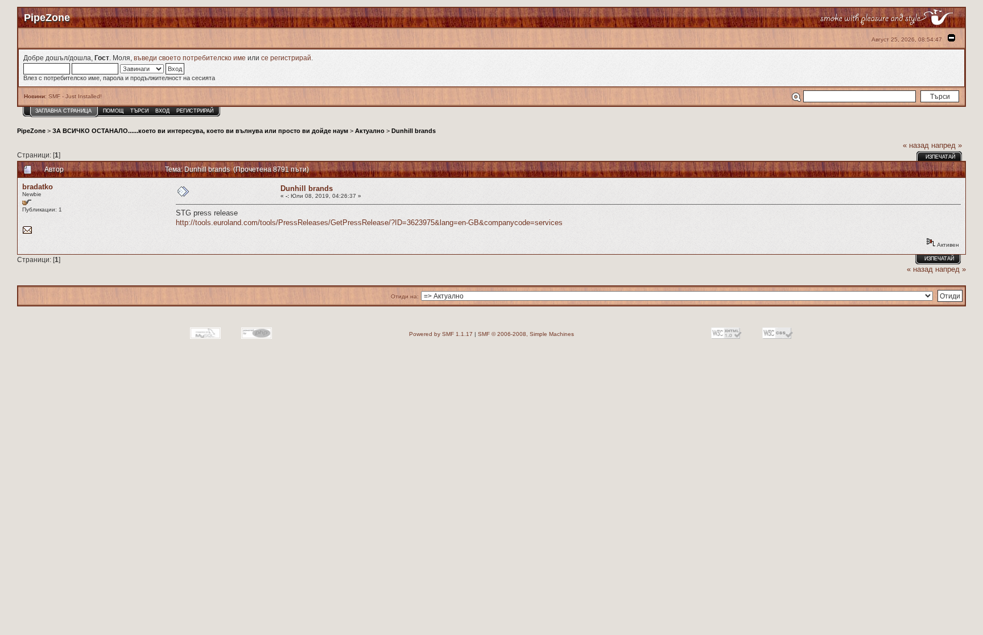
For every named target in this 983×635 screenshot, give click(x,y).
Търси (139, 111)
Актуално (370, 130)
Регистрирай (194, 111)
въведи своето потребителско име (190, 57)
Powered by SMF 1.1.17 (441, 334)
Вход (162, 111)
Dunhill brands (413, 130)
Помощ (113, 111)
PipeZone (31, 130)
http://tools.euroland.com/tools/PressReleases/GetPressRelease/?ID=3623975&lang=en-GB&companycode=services (369, 222)
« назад (916, 145)
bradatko (37, 186)
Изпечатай (940, 157)
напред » (946, 145)
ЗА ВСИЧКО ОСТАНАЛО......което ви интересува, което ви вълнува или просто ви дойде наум (200, 130)
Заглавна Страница (63, 111)
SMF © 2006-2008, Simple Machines (526, 334)
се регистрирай (286, 57)
